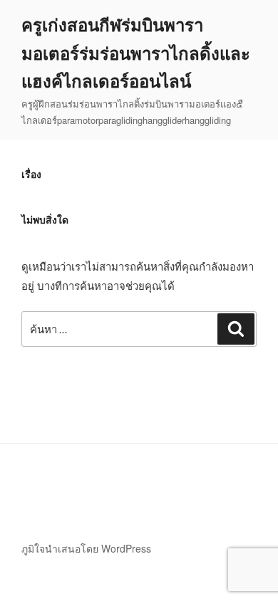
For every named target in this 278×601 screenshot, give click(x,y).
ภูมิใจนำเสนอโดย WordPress (86, 548)
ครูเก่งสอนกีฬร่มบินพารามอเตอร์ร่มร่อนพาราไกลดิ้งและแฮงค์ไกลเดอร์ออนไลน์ (135, 52)
